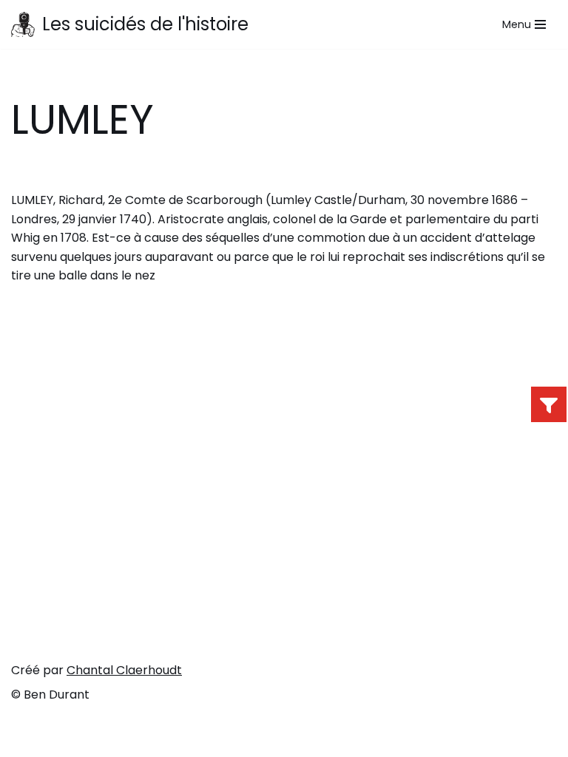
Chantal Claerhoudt (124, 670)
